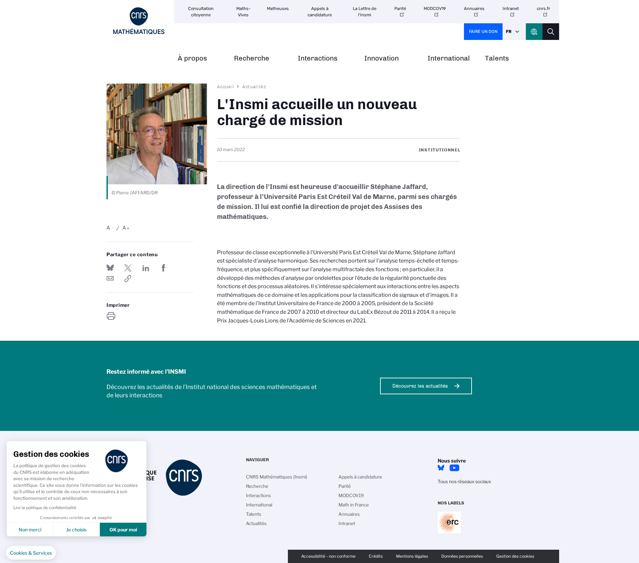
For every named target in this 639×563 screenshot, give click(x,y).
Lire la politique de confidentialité (44, 507)
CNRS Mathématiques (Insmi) (276, 476)
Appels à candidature (320, 11)
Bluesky (441, 468)
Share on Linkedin (145, 268)
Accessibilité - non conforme (328, 556)
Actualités (254, 86)
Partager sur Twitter (127, 268)
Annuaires (474, 8)
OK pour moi (123, 529)
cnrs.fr (543, 8)
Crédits (376, 556)
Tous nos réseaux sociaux (464, 481)
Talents (497, 58)
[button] (31, 553)
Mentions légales (412, 556)
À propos (192, 58)
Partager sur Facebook (163, 268)
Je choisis (76, 529)
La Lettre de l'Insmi (364, 11)
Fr (509, 31)
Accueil (225, 86)
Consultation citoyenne (201, 11)
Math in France (353, 504)
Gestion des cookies (515, 556)
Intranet (511, 8)
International (449, 58)
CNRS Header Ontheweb (534, 31)
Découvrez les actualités (420, 386)
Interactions (317, 58)
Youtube (454, 468)
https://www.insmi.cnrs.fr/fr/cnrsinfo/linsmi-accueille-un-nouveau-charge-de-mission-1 (127, 278)
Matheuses (278, 8)
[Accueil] (138, 21)
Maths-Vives (243, 11)
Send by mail (110, 278)
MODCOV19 (435, 8)
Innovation (381, 58)
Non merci (30, 529)
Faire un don (483, 31)
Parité (400, 8)
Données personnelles (462, 556)
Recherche (251, 58)
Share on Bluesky (110, 268)
